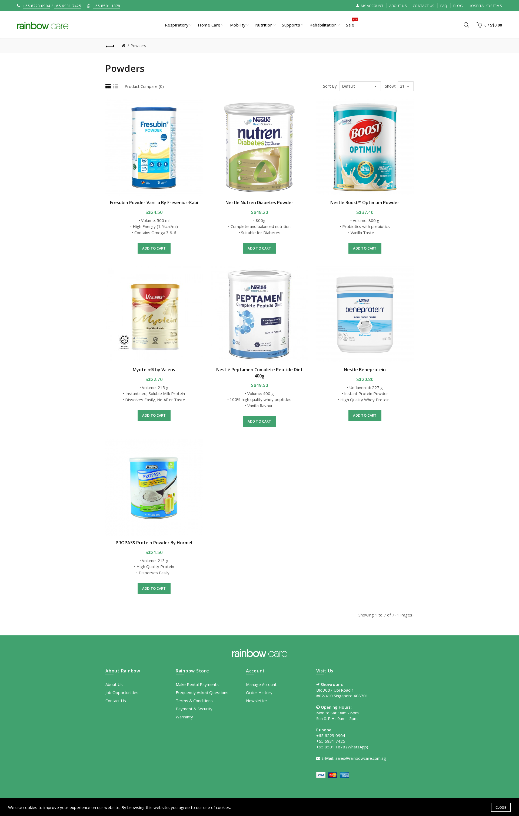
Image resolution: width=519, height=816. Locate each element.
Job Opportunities (121, 692)
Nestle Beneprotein (365, 370)
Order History (259, 692)
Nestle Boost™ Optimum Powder (364, 202)
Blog (458, 5)
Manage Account (261, 684)
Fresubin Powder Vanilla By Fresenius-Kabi (154, 202)
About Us (398, 5)
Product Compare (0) (144, 86)
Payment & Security (194, 708)
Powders (138, 45)
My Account (371, 5)
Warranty (184, 716)
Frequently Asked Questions (202, 692)
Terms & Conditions (194, 700)
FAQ (443, 5)
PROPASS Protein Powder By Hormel (154, 543)
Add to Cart (154, 248)
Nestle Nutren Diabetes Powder (259, 202)
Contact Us (423, 5)
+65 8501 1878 (106, 5)
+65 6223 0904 (36, 5)
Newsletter (256, 700)
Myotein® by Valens (154, 370)
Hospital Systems (485, 5)
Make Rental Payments (197, 684)
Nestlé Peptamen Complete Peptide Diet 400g (259, 373)
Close (501, 807)
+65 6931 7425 (67, 5)
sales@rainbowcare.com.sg (360, 758)
